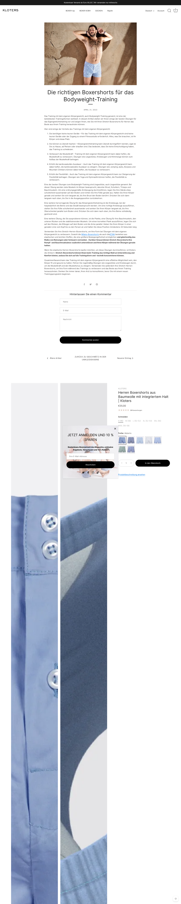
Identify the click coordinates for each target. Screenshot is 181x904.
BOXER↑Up (70, 11)
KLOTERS (122, 388)
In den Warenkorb (152, 463)
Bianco (149, 440)
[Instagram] (93, 472)
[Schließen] (115, 428)
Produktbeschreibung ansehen (131, 474)
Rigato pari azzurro (140, 440)
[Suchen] (169, 10)
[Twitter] (83, 472)
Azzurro (122, 440)
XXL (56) (157, 421)
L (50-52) (137, 421)
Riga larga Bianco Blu (131, 449)
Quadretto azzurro (158, 440)
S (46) (120, 421)
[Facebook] (88, 472)
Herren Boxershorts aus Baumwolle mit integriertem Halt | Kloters (143, 396)
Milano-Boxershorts (90, 234)
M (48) (128, 421)
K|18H (112, 234)
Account (160, 11)
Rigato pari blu (131, 440)
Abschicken (90, 465)
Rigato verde (122, 449)
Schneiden (123, 417)
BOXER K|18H (85, 11)
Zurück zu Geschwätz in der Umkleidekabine (90, 358)
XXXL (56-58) (124, 426)
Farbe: (124, 433)
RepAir (110, 11)
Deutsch (148, 11)
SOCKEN (99, 11)
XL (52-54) (147, 421)
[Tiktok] (98, 472)
